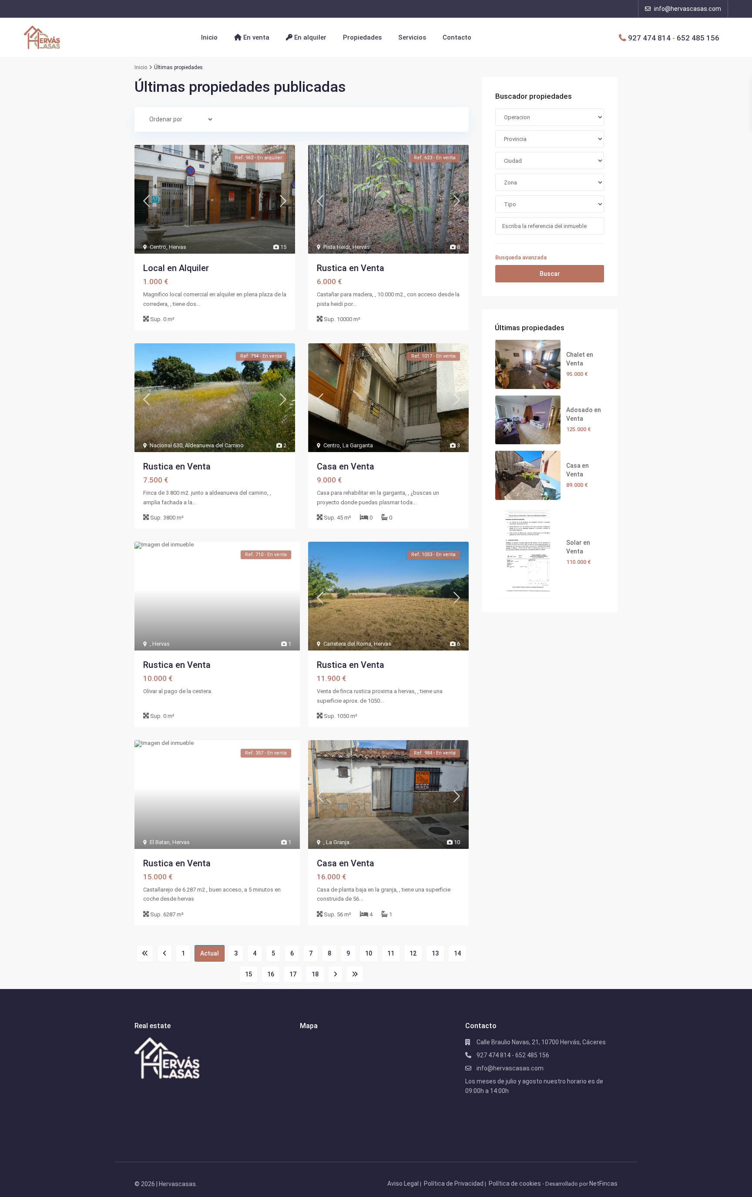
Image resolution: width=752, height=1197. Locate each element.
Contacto (457, 37)
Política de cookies (515, 1183)
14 (457, 953)
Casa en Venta (345, 466)
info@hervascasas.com (687, 8)
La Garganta (357, 445)
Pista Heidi (336, 247)
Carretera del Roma (347, 643)
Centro (158, 247)
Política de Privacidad (453, 1183)
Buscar (550, 273)
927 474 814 (649, 37)
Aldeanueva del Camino (214, 445)
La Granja (337, 842)
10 (368, 953)
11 (390, 953)
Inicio (209, 37)
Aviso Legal (403, 1183)
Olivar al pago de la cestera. (177, 691)
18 (315, 974)
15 (248, 974)
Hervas (177, 247)
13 (435, 953)
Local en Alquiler (176, 268)
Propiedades (362, 37)
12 (413, 953)
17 (292, 974)
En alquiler (309, 37)
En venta (255, 37)
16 (270, 974)
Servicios (412, 37)
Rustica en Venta (350, 268)
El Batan (160, 842)
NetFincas (603, 1183)
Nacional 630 (166, 445)
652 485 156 (698, 37)
